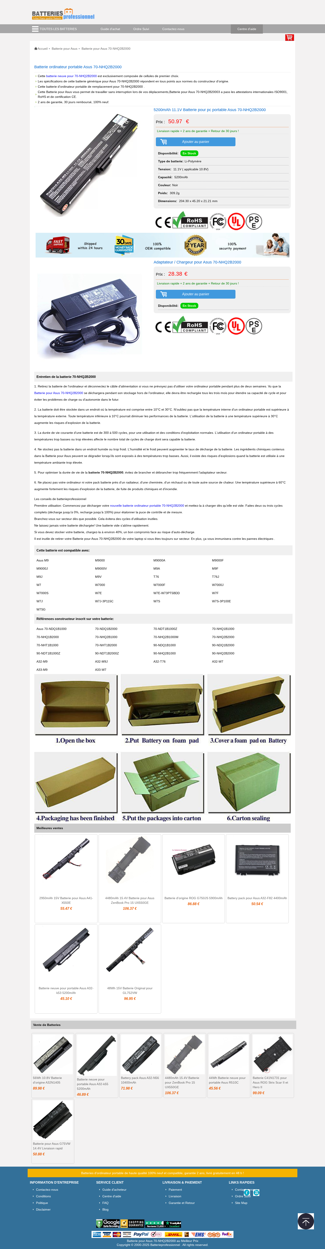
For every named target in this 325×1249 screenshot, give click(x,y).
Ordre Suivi (141, 29)
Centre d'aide (246, 29)
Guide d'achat (110, 29)
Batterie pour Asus (64, 48)
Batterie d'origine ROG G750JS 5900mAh (193, 898)
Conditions (43, 1196)
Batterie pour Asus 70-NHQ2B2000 (58, 393)
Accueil (43, 48)
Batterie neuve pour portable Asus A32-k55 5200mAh (92, 1084)
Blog (105, 1209)
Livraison (175, 1196)
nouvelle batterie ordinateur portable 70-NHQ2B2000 (147, 505)
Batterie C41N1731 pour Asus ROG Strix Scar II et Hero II (270, 1082)
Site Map (241, 1203)
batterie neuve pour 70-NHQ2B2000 (71, 76)
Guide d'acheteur (114, 1189)
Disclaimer (43, 1209)
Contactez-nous (173, 29)
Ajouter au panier (195, 142)
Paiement (175, 1189)
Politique (42, 1203)
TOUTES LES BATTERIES (58, 29)
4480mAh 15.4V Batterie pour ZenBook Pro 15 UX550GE (182, 1082)
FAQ (105, 1203)
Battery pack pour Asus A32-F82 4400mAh (257, 898)
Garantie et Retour (182, 1203)
